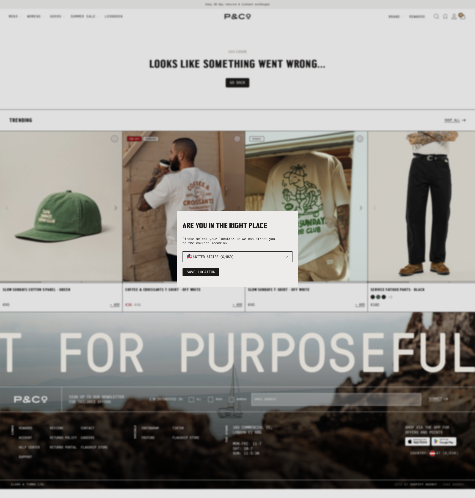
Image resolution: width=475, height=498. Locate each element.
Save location (201, 272)
